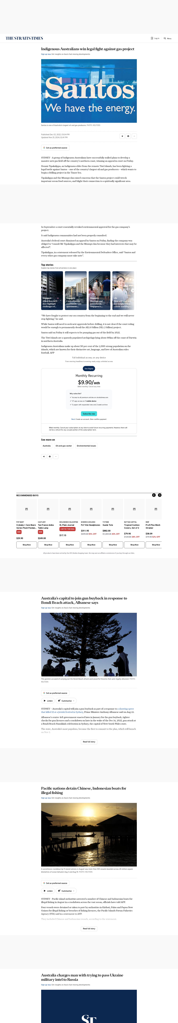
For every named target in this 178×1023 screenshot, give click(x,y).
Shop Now (27, 545)
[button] (155, 38)
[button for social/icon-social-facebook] (128, 136)
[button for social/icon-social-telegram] (122, 136)
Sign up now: (46, 54)
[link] (24, 38)
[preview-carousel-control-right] (133, 291)
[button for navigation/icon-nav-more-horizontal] (134, 136)
